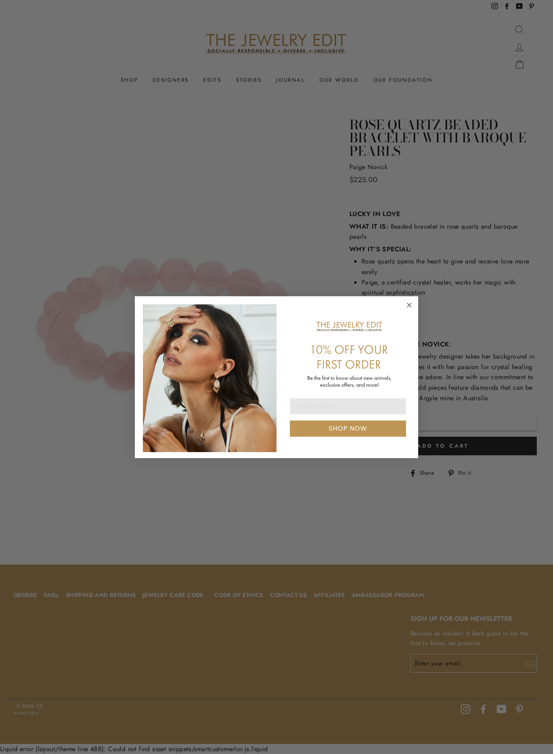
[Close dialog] (409, 305)
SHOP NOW (348, 428)
